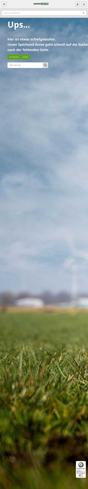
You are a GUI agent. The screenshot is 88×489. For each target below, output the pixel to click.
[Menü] (84, 462)
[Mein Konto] (77, 4)
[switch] (81, 475)
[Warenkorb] (84, 4)
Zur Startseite (14, 57)
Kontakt (25, 57)
